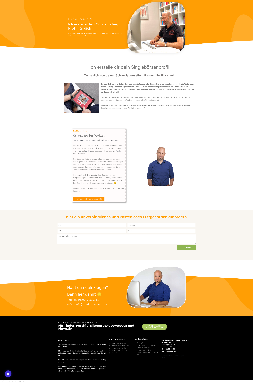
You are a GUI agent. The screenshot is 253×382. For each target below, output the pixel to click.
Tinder (78, 151)
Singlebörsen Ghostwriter (109, 140)
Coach (94, 140)
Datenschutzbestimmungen (173, 355)
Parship (119, 151)
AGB (163, 358)
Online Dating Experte (82, 140)
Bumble (88, 151)
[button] (8, 373)
